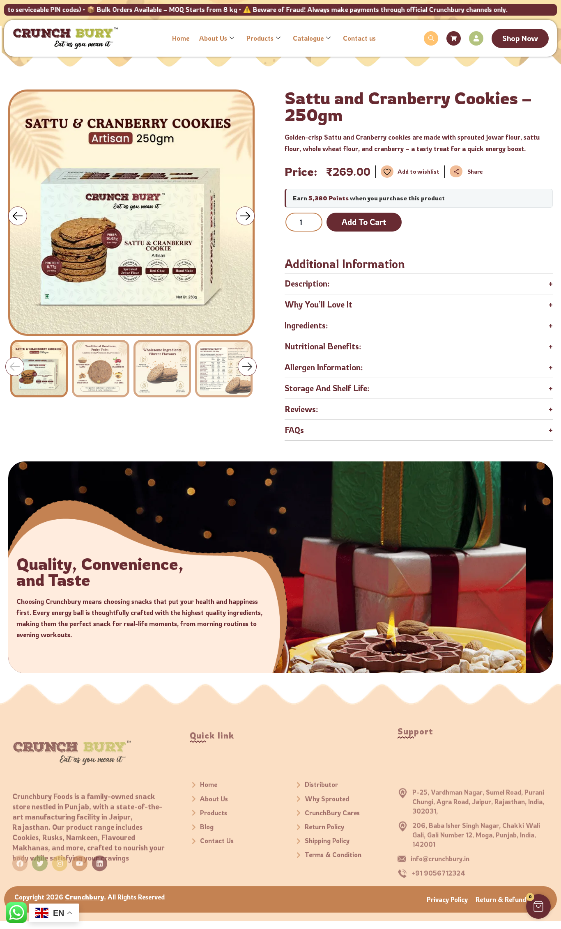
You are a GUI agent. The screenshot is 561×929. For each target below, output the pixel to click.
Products (260, 38)
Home (180, 38)
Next (247, 366)
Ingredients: (419, 325)
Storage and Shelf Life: (419, 388)
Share (475, 171)
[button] (431, 38)
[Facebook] (20, 855)
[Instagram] (59, 855)
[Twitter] (39, 855)
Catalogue (308, 38)
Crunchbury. (85, 897)
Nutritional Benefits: (419, 346)
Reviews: (419, 409)
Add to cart (364, 222)
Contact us (359, 38)
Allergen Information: (419, 367)
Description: (419, 283)
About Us (213, 38)
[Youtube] (79, 855)
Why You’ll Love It (419, 304)
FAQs (419, 430)
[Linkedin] (99, 855)
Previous (14, 366)
